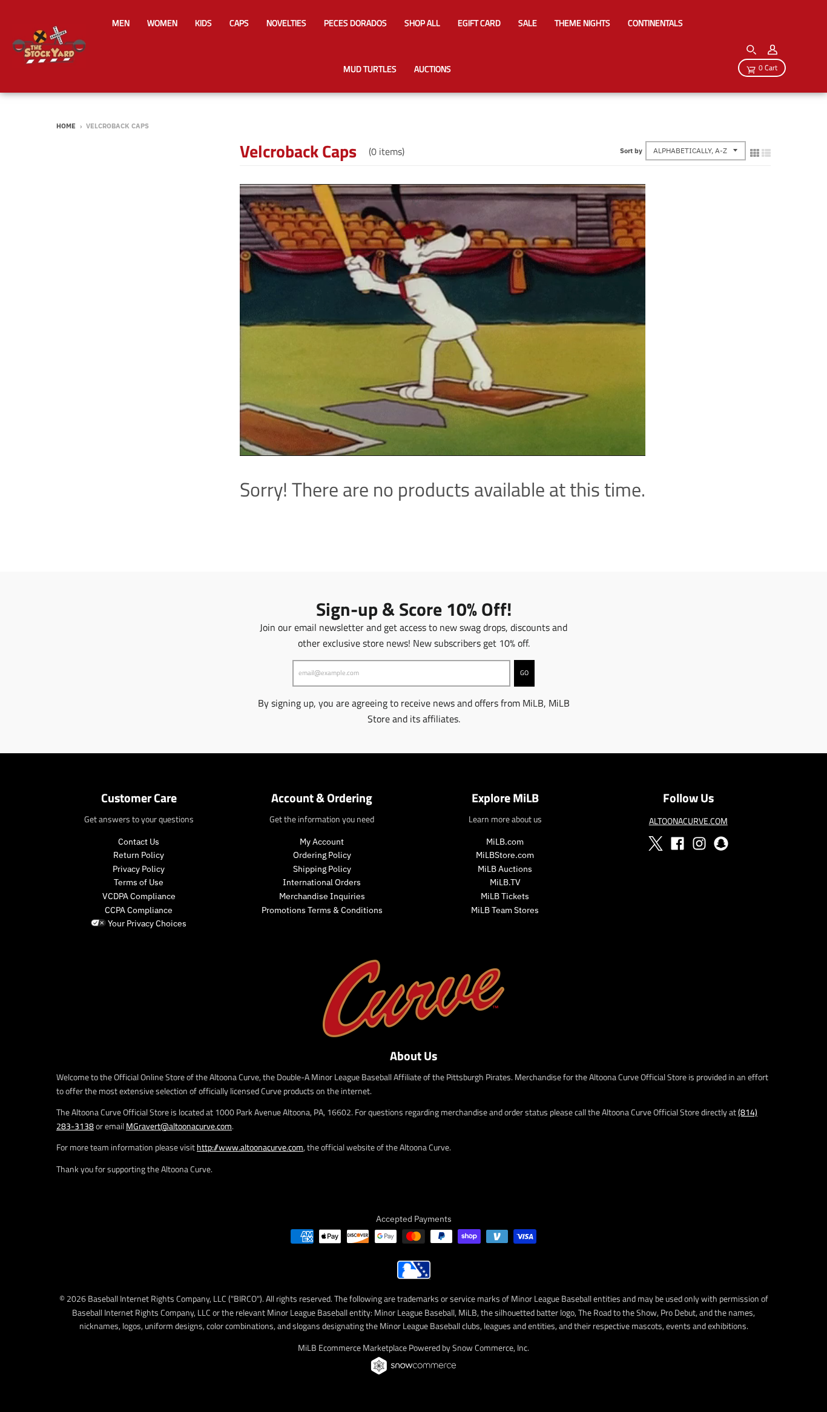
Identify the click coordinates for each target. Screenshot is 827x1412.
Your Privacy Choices (146, 923)
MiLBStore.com (505, 855)
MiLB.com (505, 841)
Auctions (432, 68)
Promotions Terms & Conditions (322, 910)
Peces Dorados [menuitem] (355, 22)
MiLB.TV (505, 882)
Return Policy (138, 855)
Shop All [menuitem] (422, 22)
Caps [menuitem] (239, 22)
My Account (322, 841)
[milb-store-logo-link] (413, 1275)
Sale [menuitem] (527, 22)
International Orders (322, 882)
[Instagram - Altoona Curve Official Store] (699, 843)
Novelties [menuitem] (286, 22)
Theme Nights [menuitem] (582, 22)
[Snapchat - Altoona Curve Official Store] (721, 843)
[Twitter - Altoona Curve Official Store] (655, 843)
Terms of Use (138, 882)
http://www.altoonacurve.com (250, 1147)
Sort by (631, 151)
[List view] (766, 150)
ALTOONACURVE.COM (688, 820)
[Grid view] (754, 150)
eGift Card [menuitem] (479, 22)
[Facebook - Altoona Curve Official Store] (677, 843)
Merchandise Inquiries (322, 896)
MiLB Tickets (505, 896)
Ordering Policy (322, 855)
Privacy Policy (139, 868)
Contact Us (138, 841)
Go (524, 673)
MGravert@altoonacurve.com (179, 1126)
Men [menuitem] (121, 22)
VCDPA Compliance (139, 896)
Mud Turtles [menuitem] (370, 68)
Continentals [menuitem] (655, 22)
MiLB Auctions (505, 868)
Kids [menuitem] (203, 22)
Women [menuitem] (162, 22)
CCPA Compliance (139, 910)
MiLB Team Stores (505, 910)
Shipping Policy (322, 868)
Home (66, 126)
